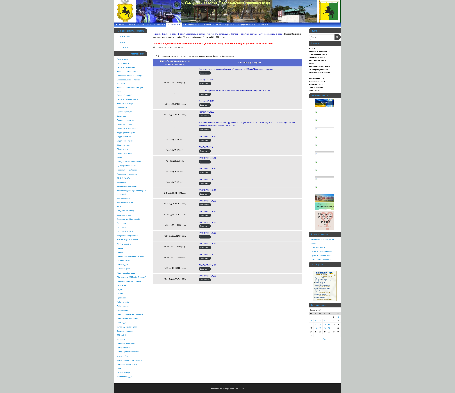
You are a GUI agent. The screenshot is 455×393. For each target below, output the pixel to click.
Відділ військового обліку (127, 128)
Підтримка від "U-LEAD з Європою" (131, 277)
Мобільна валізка (124, 244)
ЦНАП (119, 368)
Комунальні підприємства (127, 236)
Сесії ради (121, 323)
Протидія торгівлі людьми (321, 251)
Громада (159, 24)
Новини (132, 24)
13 (325, 324)
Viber (122, 42)
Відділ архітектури (124, 124)
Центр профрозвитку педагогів (129, 360)
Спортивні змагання (125, 331)
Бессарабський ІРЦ (125, 95)
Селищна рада (191, 24)
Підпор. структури (225, 24)
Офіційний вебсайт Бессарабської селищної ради (227, 2)
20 (325, 328)
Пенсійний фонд (123, 269)
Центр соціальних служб (127, 364)
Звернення (121, 223)
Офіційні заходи (123, 260)
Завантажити (204, 73)
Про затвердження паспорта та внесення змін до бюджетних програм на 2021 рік (234, 90)
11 (316, 324)
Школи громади (123, 372)
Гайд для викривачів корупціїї (129, 162)
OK (336, 37)
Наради (120, 248)
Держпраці (121, 182)
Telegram (124, 47)
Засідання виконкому (125, 211)
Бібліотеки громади (125, 103)
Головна (121, 24)
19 (320, 328)
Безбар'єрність (123, 63)
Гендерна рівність (318, 247)
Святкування (122, 310)
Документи (174, 24)
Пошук (263, 24)
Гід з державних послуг (126, 166)
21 (329, 328)
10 (311, 324)
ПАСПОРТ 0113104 (207, 158)
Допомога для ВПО (125, 202)
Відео (119, 157)
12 (320, 324)
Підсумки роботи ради (126, 273)
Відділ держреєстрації (126, 133)
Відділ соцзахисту (124, 153)
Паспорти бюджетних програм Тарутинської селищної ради (256, 34)
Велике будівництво (125, 120)
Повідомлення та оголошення (129, 281)
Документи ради (169, 34)
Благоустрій (122, 108)
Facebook (124, 36)
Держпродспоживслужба (127, 186)
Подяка (120, 290)
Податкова (121, 285)
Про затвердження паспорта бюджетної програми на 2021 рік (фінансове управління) (236, 69)
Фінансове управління (126, 343)
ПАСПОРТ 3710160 (207, 137)
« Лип (324, 339)
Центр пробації (123, 356)
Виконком (208, 24)
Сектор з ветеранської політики (130, 314)
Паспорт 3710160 (206, 80)
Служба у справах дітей (127, 327)
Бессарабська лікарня (126, 67)
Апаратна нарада (124, 59)
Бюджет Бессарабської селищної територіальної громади (203, 34)
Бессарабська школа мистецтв (130, 76)
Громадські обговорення (127, 174)
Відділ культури (123, 145)
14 (329, 324)
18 (316, 328)
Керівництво (144, 24)
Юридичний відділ (124, 377)
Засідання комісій (124, 215)
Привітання (121, 298)
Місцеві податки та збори (127, 240)
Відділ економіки (124, 137)
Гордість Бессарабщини (127, 170)
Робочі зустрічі (123, 302)
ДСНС (119, 207)
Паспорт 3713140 (206, 101)
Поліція (120, 294)
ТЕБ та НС (121, 335)
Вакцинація (121, 116)
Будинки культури (124, 112)
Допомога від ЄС (124, 198)
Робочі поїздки (123, 306)
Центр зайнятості (124, 348)
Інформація (121, 227)
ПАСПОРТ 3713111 (207, 147)
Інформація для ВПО (247, 24)
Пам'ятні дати (122, 265)
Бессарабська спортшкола (128, 71)
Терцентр (121, 339)
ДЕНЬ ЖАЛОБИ (123, 178)
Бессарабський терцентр (127, 99)
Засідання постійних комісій (128, 219)
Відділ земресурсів (125, 141)
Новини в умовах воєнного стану (130, 256)
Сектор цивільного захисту (128, 319)
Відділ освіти (122, 149)
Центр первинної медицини (128, 352)
